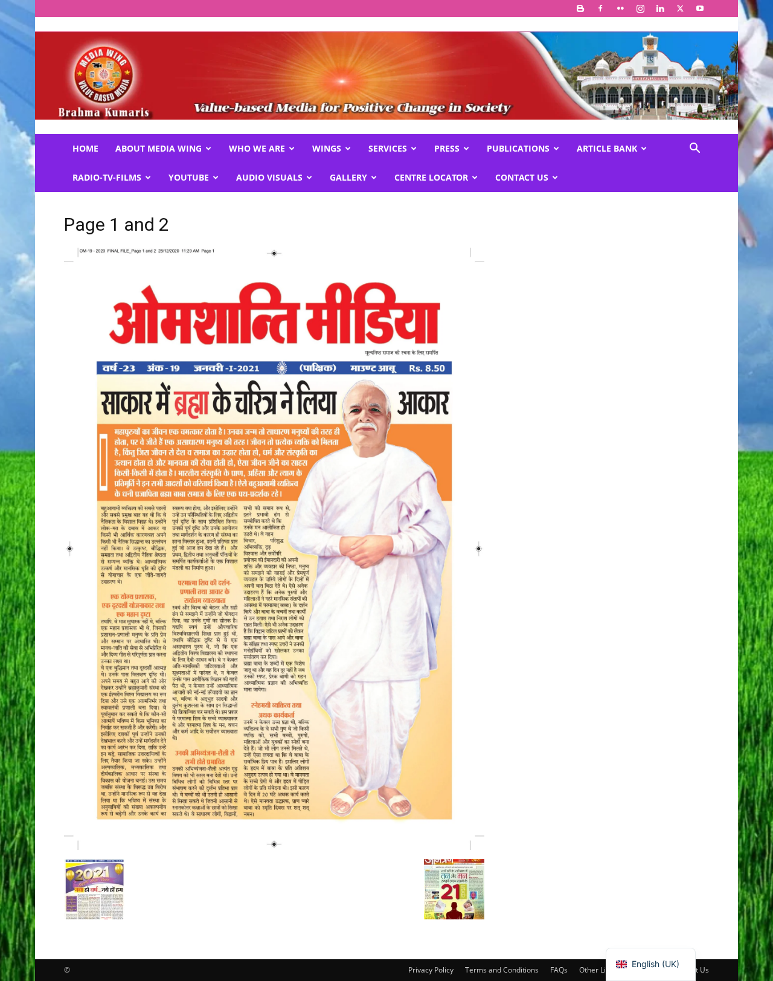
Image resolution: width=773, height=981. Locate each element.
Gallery (348, 177)
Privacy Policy (431, 970)
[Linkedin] (660, 8)
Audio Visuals (269, 177)
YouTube (188, 177)
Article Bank (607, 148)
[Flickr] (620, 8)
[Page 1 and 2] (274, 846)
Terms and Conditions (502, 970)
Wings (326, 148)
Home (85, 148)
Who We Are (257, 148)
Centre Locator (431, 177)
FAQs (559, 970)
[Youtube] (700, 8)
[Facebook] (600, 8)
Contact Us (521, 177)
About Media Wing (158, 148)
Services (387, 148)
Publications (518, 148)
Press (447, 148)
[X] (680, 8)
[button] (694, 149)
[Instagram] (640, 8)
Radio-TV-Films (106, 177)
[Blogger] (580, 8)
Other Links (598, 970)
